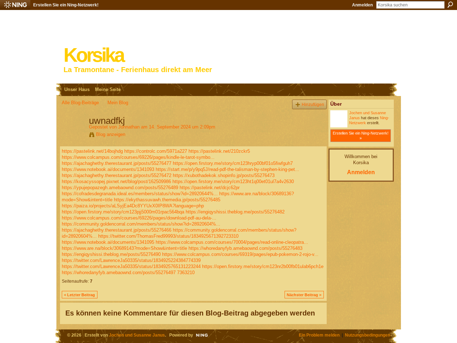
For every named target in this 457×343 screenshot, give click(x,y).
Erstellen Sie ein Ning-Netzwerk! (66, 4)
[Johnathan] (73, 135)
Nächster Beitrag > (304, 295)
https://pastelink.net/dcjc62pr (210, 187)
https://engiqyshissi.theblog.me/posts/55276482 (235, 212)
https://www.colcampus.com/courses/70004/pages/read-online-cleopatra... (232, 242)
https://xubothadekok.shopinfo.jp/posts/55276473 (224, 175)
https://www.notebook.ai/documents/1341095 (108, 242)
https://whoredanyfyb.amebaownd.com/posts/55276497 (119, 272)
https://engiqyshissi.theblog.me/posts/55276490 (111, 254)
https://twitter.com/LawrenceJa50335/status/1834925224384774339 (131, 260)
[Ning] (15, 5)
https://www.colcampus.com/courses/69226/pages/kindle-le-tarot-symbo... (138, 157)
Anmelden (362, 4)
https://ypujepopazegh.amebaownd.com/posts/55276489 (120, 187)
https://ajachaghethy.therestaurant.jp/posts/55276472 (116, 175)
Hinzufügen (313, 104)
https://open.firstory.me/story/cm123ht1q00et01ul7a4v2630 (233, 181)
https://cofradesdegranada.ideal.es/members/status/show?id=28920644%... (140, 193)
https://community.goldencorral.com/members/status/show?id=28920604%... (141, 224)
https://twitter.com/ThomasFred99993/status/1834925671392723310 (168, 236)
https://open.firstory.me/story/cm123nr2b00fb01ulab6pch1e (262, 266)
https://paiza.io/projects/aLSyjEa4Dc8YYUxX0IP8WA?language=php (133, 205)
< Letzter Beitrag (79, 295)
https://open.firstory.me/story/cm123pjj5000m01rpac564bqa (123, 212)
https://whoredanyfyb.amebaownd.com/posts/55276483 (245, 248)
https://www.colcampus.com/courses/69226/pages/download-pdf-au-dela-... (139, 218)
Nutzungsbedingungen (367, 335)
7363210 (186, 272)
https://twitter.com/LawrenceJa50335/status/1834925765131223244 (131, 266)
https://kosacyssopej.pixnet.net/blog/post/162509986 (116, 181)
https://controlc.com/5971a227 (155, 151)
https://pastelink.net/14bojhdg (92, 151)
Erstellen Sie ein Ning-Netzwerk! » (360, 135)
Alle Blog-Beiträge (80, 102)
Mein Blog (117, 102)
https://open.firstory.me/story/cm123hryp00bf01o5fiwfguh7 (233, 163)
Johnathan (129, 127)
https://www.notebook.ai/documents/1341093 (108, 169)
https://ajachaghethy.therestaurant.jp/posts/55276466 (116, 230)
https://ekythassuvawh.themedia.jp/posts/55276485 (167, 199)
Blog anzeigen (110, 134)
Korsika (94, 55)
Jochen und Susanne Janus (137, 335)
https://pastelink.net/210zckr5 (219, 151)
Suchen (450, 4)
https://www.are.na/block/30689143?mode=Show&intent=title (124, 248)
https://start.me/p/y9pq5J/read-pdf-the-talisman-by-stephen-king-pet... (227, 169)
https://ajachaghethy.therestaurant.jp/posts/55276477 (116, 163)
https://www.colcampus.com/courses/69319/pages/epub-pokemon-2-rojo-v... (240, 254)
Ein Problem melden (319, 335)
